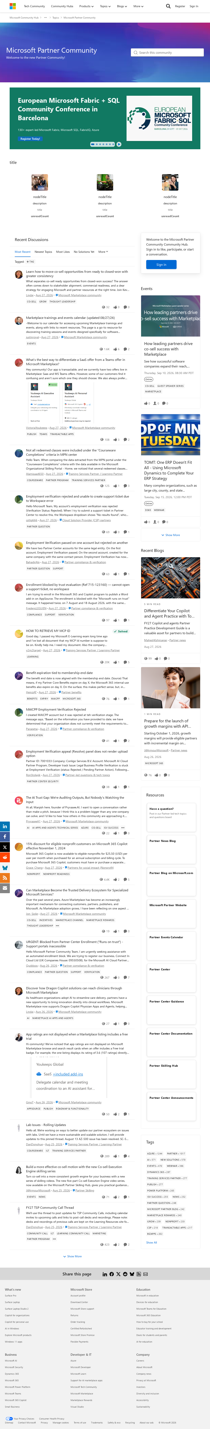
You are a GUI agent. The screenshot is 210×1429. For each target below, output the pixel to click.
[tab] (92, 144)
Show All (151, 1242)
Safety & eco (114, 1422)
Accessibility (142, 1400)
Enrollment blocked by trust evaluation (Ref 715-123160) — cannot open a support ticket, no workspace (78, 587)
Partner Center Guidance (167, 1001)
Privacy (44, 1422)
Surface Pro (10, 1295)
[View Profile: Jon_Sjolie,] (19, 893)
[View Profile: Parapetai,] (19, 712)
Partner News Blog (163, 841)
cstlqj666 (31, 520)
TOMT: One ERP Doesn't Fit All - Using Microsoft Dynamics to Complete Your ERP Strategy (169, 470)
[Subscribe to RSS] (139, 1274)
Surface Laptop (12, 1302)
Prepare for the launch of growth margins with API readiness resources (166, 723)
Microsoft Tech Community (84, 1386)
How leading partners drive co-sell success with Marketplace (168, 348)
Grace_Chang (34, 868)
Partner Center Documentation (171, 1033)
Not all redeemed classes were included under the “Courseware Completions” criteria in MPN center (71, 452)
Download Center (79, 1302)
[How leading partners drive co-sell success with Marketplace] (170, 316)
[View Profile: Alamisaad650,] (19, 453)
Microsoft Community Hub (24, 17)
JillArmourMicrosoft (38, 1190)
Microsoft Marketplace (82, 1393)
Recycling (130, 1422)
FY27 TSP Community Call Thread (50, 1207)
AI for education (144, 1341)
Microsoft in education (147, 1295)
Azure (73, 1360)
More (101, 252)
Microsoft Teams (13, 1393)
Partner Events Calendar (166, 937)
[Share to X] (118, 1274)
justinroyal (32, 337)
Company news (143, 1373)
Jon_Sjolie (32, 914)
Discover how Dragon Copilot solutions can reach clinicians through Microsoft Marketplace (74, 990)
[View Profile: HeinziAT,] (19, 676)
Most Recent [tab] (23, 252)
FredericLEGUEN (36, 608)
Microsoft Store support (82, 1308)
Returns (74, 1315)
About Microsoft (144, 1367)
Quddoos (32, 965)
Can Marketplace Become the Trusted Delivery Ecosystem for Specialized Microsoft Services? (77, 892)
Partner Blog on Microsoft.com (171, 873)
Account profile (78, 1295)
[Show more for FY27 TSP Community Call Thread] (54, 1239)
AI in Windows (12, 1328)
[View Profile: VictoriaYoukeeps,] (19, 363)
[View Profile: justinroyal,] (19, 321)
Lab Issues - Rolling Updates (46, 1125)
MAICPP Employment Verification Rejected (56, 709)
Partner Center (160, 969)
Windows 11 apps (13, 1341)
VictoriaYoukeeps (36, 428)
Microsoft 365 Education (148, 1315)
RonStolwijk (33, 775)
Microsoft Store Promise (83, 1335)
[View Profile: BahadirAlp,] (19, 546)
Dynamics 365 (12, 1373)
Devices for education (147, 1302)
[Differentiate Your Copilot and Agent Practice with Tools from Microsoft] (170, 577)
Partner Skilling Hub (164, 1066)
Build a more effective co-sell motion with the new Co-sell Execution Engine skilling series (74, 1169)
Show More (74, 1256)
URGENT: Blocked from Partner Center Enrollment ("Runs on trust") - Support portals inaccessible (74, 944)
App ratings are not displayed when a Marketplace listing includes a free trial (77, 1036)
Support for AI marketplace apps (87, 1380)
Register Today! (30, 139)
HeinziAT (31, 692)
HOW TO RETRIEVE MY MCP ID (48, 631)
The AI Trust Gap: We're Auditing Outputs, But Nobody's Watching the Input (75, 799)
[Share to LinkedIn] (105, 1274)
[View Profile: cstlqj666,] (19, 499)
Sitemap (9, 1422)
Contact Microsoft (27, 1422)
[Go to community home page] (13, 6)
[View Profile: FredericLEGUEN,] (19, 588)
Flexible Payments (79, 1341)
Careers (140, 1360)
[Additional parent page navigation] (45, 17)
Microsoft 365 (12, 1380)
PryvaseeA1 (33, 821)
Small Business (12, 1406)
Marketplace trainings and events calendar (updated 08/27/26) (70, 318)
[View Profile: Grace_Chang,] (19, 847)
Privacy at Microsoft (146, 1380)
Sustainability (143, 1406)
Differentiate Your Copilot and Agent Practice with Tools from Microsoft (170, 613)
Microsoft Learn (78, 1373)
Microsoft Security (14, 1367)
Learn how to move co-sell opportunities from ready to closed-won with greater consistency (77, 273)
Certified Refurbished (81, 1328)
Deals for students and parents (151, 1335)
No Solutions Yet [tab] (84, 252)
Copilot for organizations (17, 1315)
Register (180, 6)
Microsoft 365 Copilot (15, 1400)
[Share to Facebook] (112, 1274)
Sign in (161, 264)
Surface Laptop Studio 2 (17, 1308)
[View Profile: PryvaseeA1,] (19, 800)
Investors (140, 1386)
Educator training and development (153, 1328)
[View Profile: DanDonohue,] (19, 1128)
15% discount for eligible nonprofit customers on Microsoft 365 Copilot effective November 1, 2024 (76, 846)
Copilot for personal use (17, 1321)
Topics (55, 17)
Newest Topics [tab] (43, 252)
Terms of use (80, 1422)
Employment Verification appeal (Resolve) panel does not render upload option (77, 753)
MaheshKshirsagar (155, 640)
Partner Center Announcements (171, 1098)
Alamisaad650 (35, 474)
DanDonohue (34, 1144)
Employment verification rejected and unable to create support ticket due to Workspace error (77, 498)
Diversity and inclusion (147, 1393)
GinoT (29, 1102)
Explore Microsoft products (18, 1335)
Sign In (194, 6)
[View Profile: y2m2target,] (19, 634)
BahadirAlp (33, 562)
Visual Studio (77, 1406)
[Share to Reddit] (125, 1274)
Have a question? (161, 809)
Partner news (177, 640)
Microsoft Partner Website (168, 905)
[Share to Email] (145, 1274)
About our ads (147, 1422)
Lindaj (29, 295)
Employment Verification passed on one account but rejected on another (77, 543)
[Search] (168, 6)
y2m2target (33, 650)
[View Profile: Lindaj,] (19, 274)
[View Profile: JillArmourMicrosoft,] (19, 1170)
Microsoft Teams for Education (151, 1308)
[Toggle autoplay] (118, 144)
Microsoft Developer (81, 1367)
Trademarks (97, 1422)
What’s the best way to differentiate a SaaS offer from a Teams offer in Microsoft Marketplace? (75, 362)
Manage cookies (61, 1422)
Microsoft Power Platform (17, 1386)
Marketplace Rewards (81, 1400)
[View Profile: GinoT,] (19, 1037)
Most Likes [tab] (63, 252)
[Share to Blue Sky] (132, 1274)
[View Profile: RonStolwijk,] (19, 754)
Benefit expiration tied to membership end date (59, 673)
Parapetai (32, 729)
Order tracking (78, 1321)
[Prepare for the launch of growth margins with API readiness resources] (170, 687)
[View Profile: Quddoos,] (19, 945)
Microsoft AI (11, 1360)
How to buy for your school (149, 1321)
